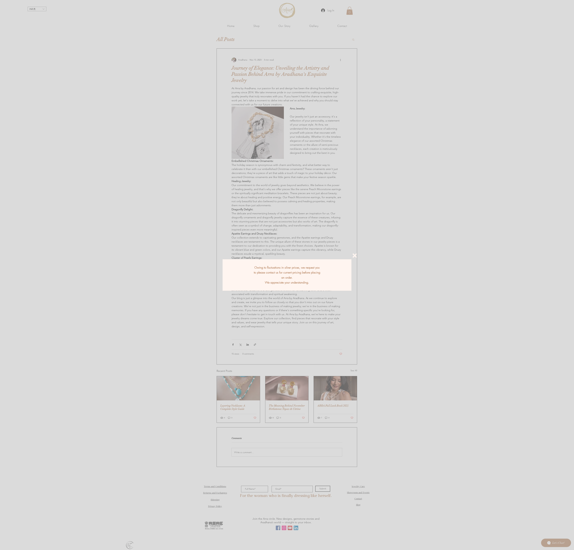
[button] (354, 255)
